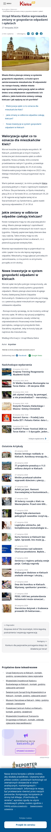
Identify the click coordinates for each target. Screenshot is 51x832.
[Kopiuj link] (28, 33)
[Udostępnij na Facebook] (41, 33)
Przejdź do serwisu (25, 824)
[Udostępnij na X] (36, 33)
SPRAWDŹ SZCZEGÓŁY (25, 751)
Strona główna (6, 9)
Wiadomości (13, 9)
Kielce (44, 183)
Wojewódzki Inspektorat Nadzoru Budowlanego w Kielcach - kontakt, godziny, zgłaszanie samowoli (26, 684)
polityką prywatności (18, 806)
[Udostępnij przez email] (32, 33)
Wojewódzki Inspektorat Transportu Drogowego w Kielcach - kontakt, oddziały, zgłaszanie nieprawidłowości (25, 719)
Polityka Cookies (25, 818)
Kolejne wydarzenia (36, 439)
